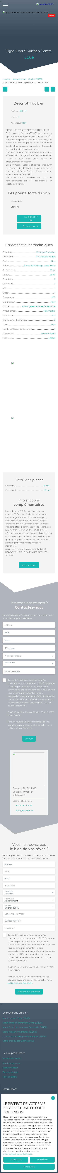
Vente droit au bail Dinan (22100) (18, 1040)
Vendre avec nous (11, 1063)
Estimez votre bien (11, 1058)
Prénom (9, 625)
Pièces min (10, 928)
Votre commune (13, 656)
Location (7, 79)
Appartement (19, 79)
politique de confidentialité (20, 728)
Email (7, 640)
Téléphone (10, 648)
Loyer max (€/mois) (15, 913)
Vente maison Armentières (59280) (20, 1031)
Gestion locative (10, 1072)
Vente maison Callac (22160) (16, 1018)
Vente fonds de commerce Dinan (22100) (22, 1022)
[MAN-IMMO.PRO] (46, 5)
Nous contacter (10, 1076)
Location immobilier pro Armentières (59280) (24, 1036)
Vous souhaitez (10, 662)
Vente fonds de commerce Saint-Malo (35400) (25, 1027)
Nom (7, 632)
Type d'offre (9, 891)
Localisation (9, 905)
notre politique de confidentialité (17, 1154)
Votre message (12, 671)
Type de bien (9, 898)
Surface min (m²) (13, 921)
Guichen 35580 (35, 79)
